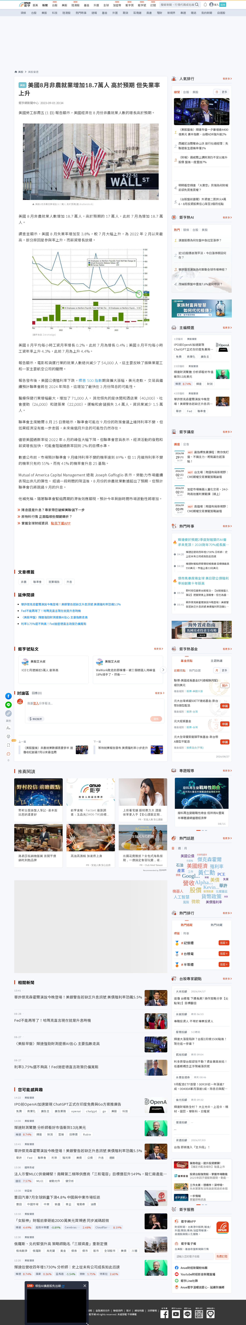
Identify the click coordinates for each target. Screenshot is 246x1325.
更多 (224, 92)
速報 (94, 13)
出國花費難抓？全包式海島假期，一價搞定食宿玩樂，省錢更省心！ (143, 858)
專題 (183, 13)
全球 (106, 5)
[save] (8, 745)
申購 (225, 706)
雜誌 (193, 13)
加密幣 (117, 5)
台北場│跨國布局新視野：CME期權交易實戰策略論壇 (208, 474)
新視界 (171, 13)
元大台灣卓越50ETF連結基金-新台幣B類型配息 (196, 702)
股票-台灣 (192, 711)
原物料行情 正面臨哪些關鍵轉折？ (46, 516)
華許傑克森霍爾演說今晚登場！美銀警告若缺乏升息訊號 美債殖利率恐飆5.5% (71, 604)
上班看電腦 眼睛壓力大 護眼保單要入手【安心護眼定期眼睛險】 (143, 812)
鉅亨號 (142, 5)
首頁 (35, 5)
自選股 (221, 13)
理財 (159, 13)
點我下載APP (61, 523)
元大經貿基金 (182, 721)
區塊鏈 (137, 13)
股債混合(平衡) (195, 747)
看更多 (157, 648)
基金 (86, 5)
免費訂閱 (221, 1256)
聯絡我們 (118, 1310)
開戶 (225, 685)
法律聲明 (152, 1310)
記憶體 (189, 942)
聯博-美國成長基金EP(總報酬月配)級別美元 (196, 682)
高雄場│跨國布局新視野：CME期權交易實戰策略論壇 (208, 508)
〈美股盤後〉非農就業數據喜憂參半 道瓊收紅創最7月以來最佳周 (48, 750)
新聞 (45, 5)
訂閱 (153, 5)
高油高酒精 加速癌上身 (86, 856)
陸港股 (75, 5)
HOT (190, 452)
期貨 (125, 13)
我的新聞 (206, 13)
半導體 (189, 964)
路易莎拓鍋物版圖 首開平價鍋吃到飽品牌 (37, 858)
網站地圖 (139, 1310)
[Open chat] (8, 754)
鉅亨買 (130, 5)
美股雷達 (33, 72)
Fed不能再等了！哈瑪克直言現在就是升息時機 (51, 611)
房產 (149, 13)
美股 (64, 5)
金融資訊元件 (103, 1310)
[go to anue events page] (205, 4)
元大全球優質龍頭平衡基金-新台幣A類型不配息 (196, 739)
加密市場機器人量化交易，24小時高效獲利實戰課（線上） (207, 491)
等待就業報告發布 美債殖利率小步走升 (123, 748)
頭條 (23, 13)
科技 (54, 13)
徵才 (128, 1310)
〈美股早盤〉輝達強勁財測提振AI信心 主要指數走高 (54, 617)
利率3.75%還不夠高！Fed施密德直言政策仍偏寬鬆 (53, 623)
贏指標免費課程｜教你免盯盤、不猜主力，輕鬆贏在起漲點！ (208, 456)
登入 (216, 4)
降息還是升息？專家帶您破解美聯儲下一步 (53, 509)
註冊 (222, 4)
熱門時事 (81, 13)
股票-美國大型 (195, 691)
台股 (54, 5)
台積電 (189, 953)
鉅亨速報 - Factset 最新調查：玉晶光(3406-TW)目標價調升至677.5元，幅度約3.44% (90, 812)
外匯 (96, 5)
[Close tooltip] (38, 754)
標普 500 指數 (90, 380)
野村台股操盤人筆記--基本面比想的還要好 (38, 812)
